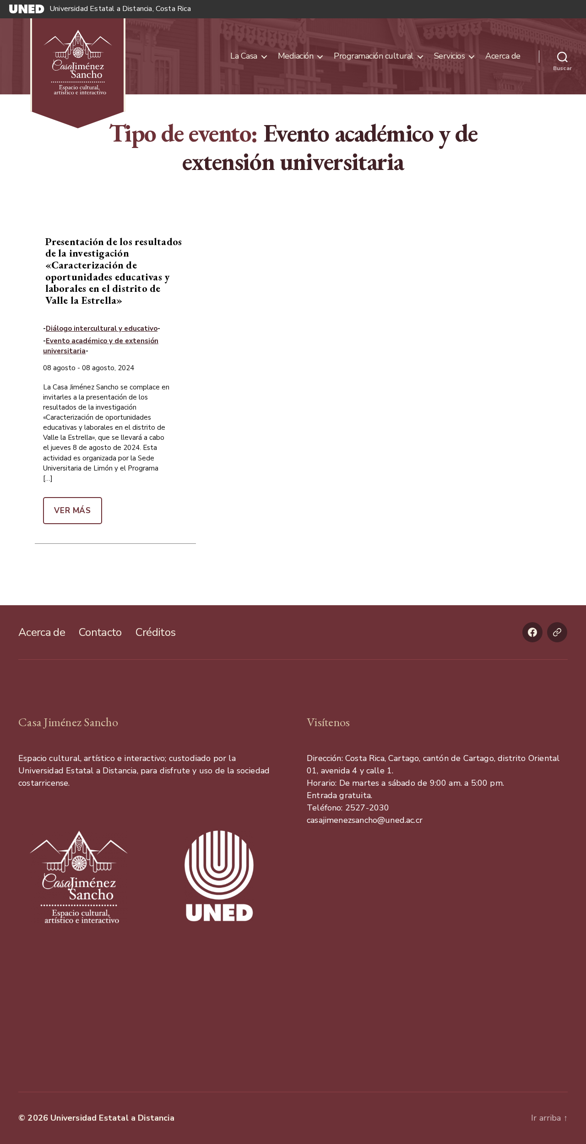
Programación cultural (373, 56)
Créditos (156, 632)
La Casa (243, 56)
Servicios (449, 56)
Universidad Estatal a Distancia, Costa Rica (120, 9)
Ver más (72, 510)
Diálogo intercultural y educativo (101, 328)
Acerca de (503, 56)
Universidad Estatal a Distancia (112, 1117)
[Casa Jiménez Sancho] (77, 56)
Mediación (296, 56)
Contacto (100, 632)
